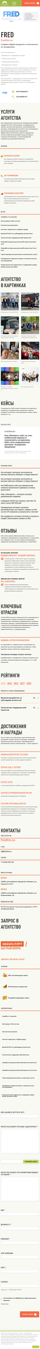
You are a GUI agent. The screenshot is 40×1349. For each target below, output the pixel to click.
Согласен (36, 1346)
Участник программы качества (13, 803)
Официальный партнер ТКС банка (14, 754)
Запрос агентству (30, 3)
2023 (16, 683)
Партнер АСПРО (7, 782)
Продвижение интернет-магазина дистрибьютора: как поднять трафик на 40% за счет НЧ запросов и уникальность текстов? (19, 510)
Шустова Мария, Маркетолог (9, 553)
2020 (28, 683)
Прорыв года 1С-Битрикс (11, 767)
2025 (3, 683)
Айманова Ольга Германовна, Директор (13, 579)
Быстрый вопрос (11, 948)
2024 (9, 683)
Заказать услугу (12, 944)
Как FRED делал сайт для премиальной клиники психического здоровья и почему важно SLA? (18, 488)
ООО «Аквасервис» (8, 581)
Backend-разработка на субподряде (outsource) (11, 699)
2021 (22, 683)
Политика (4, 1304)
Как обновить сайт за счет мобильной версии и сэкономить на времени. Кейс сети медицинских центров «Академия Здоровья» (18, 441)
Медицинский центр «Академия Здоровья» (18, 555)
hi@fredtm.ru (6, 851)
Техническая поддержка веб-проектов (14, 709)
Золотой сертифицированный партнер (16, 793)
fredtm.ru (7, 40)
